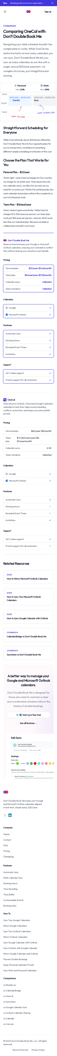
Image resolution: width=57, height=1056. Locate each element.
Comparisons (9, 978)
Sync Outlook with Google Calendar (20, 948)
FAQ (5, 845)
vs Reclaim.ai (9, 985)
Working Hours (10, 883)
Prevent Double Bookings (15, 959)
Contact (7, 839)
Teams (6, 834)
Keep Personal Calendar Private (18, 964)
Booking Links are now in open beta (23, 3)
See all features (28, 723)
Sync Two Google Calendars (16, 920)
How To (7, 913)
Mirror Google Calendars (15, 925)
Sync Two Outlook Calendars (17, 931)
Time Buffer (9, 894)
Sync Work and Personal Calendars (20, 970)
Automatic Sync (11, 872)
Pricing (6, 851)
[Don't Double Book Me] (28, 11)
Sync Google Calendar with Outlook (20, 942)
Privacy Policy (38, 1049)
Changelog (8, 856)
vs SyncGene (9, 1001)
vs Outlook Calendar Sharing (16, 1012)
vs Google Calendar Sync (15, 1007)
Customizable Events (13, 900)
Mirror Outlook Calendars (15, 937)
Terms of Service (20, 1049)
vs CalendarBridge (12, 990)
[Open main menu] (5, 12)
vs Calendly (8, 1018)
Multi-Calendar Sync (13, 877)
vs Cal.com (8, 1024)
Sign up (48, 11)
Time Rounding (10, 889)
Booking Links (9, 905)
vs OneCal (8, 996)
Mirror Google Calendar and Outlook (20, 953)
